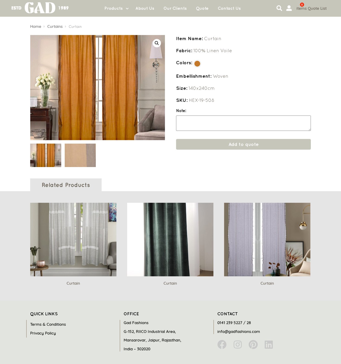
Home (35, 26)
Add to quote (243, 144)
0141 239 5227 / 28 (234, 322)
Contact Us (229, 8)
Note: (181, 111)
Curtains (55, 26)
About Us (144, 8)
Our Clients (175, 8)
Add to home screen (318, 352)
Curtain (73, 283)
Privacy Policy (43, 333)
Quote (202, 8)
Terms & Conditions (48, 324)
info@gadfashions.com (238, 331)
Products (113, 8)
